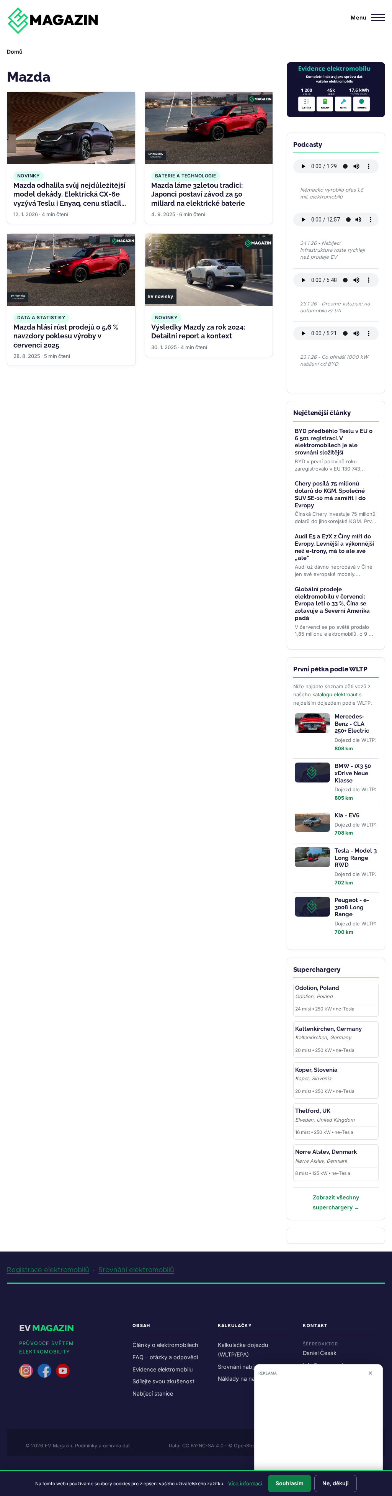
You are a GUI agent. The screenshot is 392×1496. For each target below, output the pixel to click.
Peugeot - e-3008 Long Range (352, 907)
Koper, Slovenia (316, 1069)
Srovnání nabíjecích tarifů (250, 1366)
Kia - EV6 (347, 815)
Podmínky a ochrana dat (102, 1445)
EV (46, 1328)
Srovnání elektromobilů (136, 1270)
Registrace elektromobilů (48, 1270)
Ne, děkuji (335, 1483)
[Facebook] (44, 1371)
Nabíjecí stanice (152, 1393)
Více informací (245, 1483)
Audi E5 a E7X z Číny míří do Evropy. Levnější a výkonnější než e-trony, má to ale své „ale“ (334, 547)
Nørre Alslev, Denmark (326, 1151)
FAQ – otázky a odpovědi (165, 1357)
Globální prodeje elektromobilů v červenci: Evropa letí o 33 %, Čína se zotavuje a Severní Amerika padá (332, 604)
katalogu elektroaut (335, 694)
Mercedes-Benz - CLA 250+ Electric (352, 724)
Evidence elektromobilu (162, 1369)
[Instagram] (26, 1371)
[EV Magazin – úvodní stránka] (53, 20)
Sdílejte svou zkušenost (163, 1381)
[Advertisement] (318, 1432)
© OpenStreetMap (249, 1445)
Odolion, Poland (317, 987)
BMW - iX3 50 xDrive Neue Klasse (353, 773)
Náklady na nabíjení (243, 1378)
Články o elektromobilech (165, 1345)
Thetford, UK (312, 1110)
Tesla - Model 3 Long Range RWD (356, 858)
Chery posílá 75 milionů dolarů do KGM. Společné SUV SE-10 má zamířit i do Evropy (330, 494)
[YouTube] (63, 1371)
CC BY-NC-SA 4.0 (203, 1445)
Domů (15, 51)
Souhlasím (290, 1483)
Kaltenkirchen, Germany (328, 1028)
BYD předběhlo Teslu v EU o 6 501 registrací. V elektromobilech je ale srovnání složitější (333, 442)
